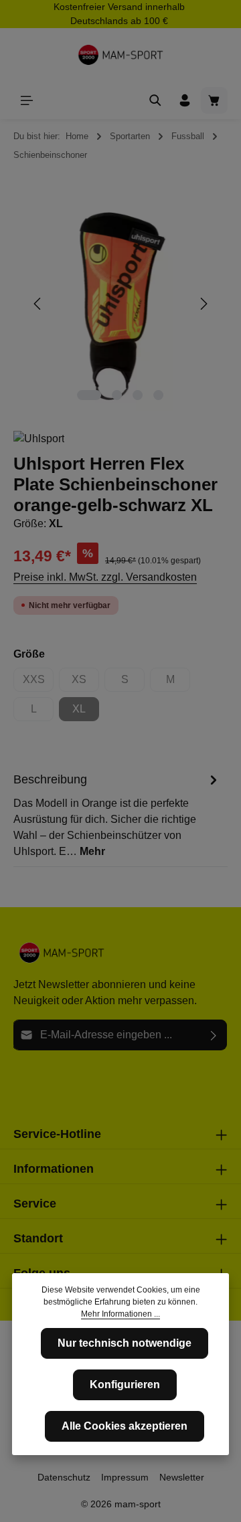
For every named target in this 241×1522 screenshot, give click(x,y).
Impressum (125, 1477)
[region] (120, 304)
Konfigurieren (125, 1384)
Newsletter (181, 1477)
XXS (38, 683)
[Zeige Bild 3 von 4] (138, 395)
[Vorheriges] (38, 304)
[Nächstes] (203, 304)
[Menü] (26, 100)
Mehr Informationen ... (120, 1314)
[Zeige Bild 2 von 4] (117, 395)
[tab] (117, 815)
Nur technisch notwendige (124, 1343)
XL (85, 712)
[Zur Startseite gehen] (120, 54)
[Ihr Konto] (184, 100)
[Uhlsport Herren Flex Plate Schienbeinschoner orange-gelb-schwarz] (120, 304)
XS (85, 683)
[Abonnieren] (214, 1035)
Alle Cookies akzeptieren (124, 1426)
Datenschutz (63, 1477)
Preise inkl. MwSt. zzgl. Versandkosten (105, 577)
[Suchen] (155, 100)
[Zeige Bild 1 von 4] (89, 395)
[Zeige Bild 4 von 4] (158, 395)
